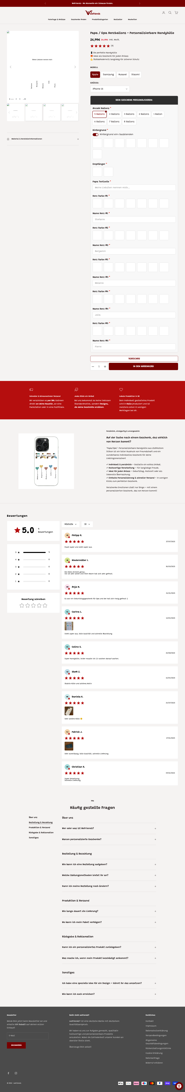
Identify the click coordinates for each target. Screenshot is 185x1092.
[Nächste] (75, 67)
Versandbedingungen (156, 1036)
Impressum (151, 1026)
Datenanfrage (153, 1058)
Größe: (94, 83)
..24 (24, 99)
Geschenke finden (78, 20)
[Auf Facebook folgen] (8, 1073)
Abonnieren (16, 1045)
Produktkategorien (100, 20)
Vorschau (134, 359)
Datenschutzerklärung (157, 1031)
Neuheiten (132, 20)
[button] (33, 552)
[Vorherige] (10, 67)
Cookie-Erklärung (154, 1053)
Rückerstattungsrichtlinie (158, 1049)
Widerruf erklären (154, 1063)
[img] (100, 46)
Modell (94, 68)
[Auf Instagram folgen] (15, 1073)
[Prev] (9, 112)
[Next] (76, 112)
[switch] (95, 134)
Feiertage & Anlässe (56, 20)
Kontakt (150, 1021)
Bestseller (118, 20)
